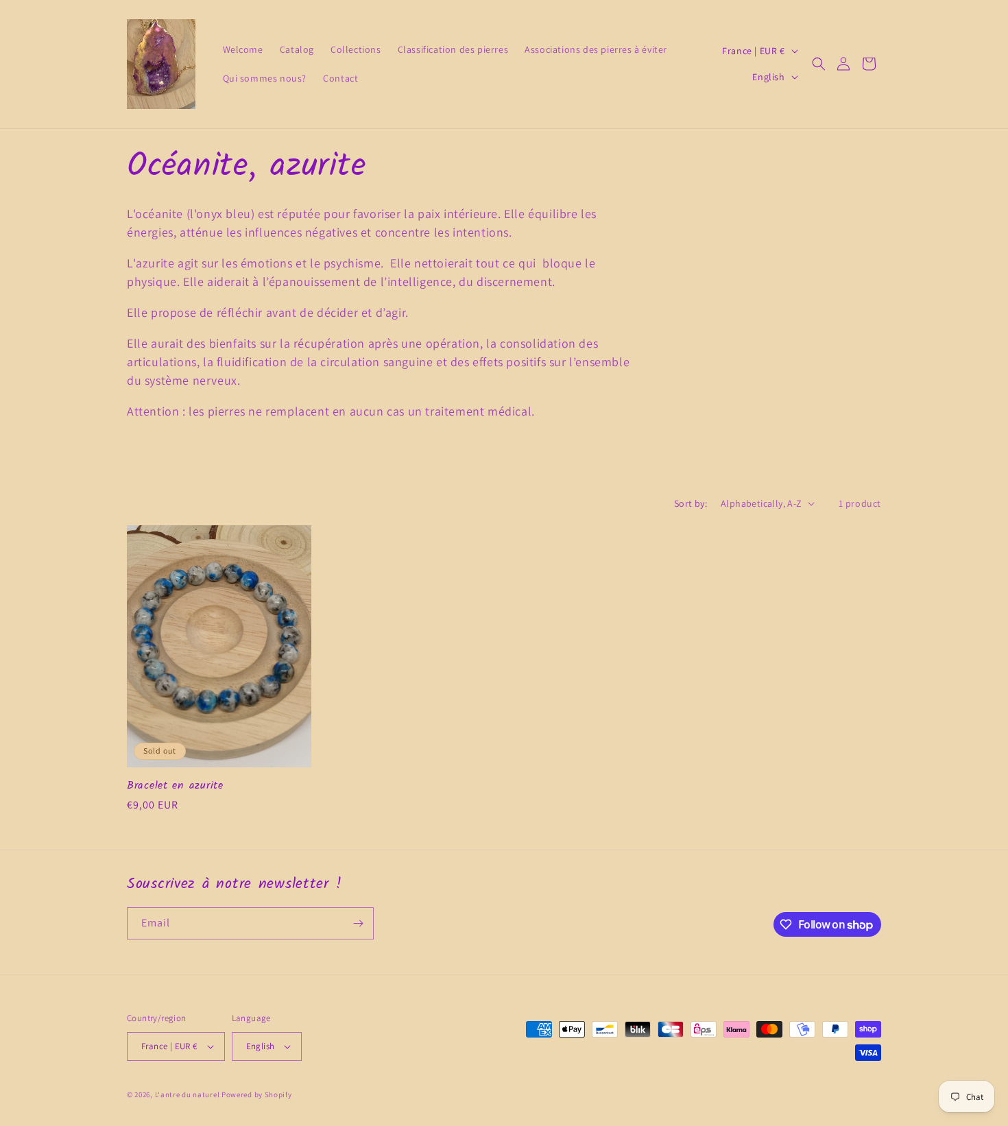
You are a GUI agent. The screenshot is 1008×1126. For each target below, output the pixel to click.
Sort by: (690, 503)
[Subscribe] (358, 923)
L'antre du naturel (188, 1094)
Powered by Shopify (256, 1094)
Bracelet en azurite (175, 785)
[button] (819, 64)
